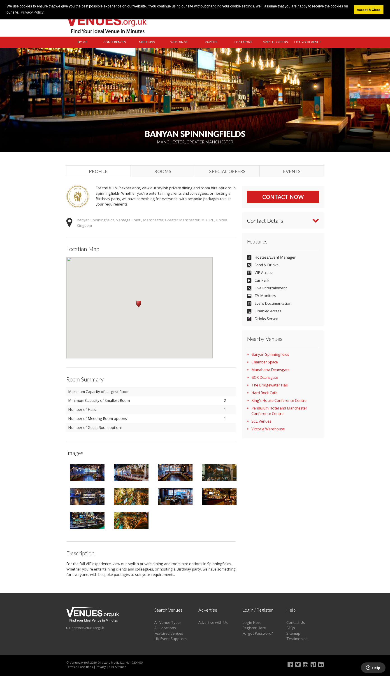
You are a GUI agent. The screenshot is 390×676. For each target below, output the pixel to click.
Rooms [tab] (162, 171)
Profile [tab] (98, 171)
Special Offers (275, 42)
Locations (243, 42)
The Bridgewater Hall (269, 385)
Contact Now (283, 197)
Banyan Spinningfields (270, 354)
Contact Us (295, 622)
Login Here (251, 622)
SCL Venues (261, 421)
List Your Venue (307, 42)
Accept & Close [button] (369, 10)
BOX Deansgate (264, 377)
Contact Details (265, 220)
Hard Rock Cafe (264, 392)
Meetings (147, 42)
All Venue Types (167, 622)
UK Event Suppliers (170, 638)
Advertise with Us (213, 622)
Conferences (114, 42)
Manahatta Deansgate (270, 369)
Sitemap (293, 633)
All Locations (165, 627)
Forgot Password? (257, 633)
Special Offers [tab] (227, 171)
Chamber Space (264, 362)
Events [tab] (292, 171)
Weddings (179, 42)
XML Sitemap (117, 667)
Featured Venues (168, 633)
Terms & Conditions (79, 667)
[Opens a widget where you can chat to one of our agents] (373, 668)
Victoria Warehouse (268, 428)
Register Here (254, 627)
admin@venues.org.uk (88, 628)
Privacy (101, 667)
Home (82, 42)
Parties (211, 42)
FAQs (290, 627)
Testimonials (297, 638)
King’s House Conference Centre (278, 400)
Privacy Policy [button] (32, 12)
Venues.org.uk (80, 662)
